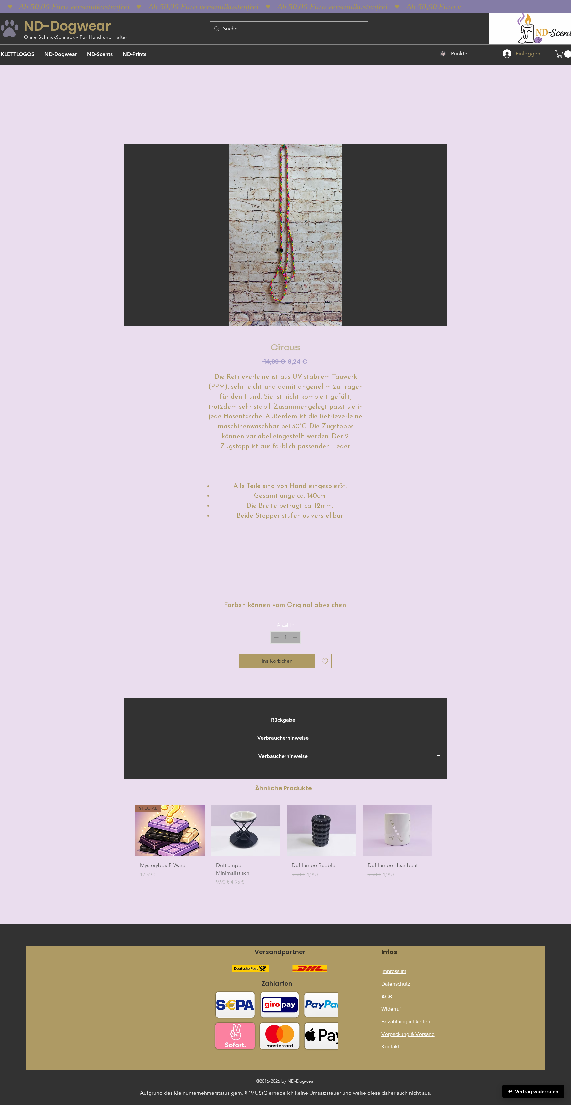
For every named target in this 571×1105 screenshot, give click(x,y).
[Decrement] (275, 637)
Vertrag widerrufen (533, 1091)
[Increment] (295, 637)
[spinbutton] (285, 637)
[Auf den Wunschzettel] (325, 661)
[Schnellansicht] (246, 830)
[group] (283, 851)
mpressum (394, 971)
